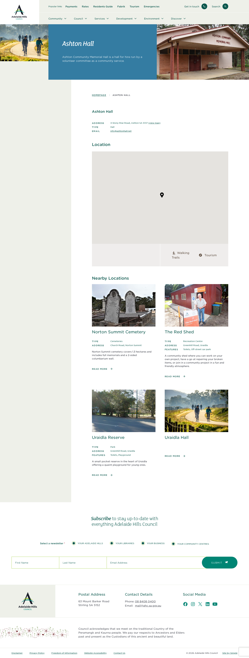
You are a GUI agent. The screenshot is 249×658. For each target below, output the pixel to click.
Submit (216, 562)
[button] (162, 195)
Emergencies (151, 6)
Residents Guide (103, 6)
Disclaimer (17, 653)
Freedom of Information (64, 653)
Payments (71, 6)
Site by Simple (229, 653)
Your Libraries (125, 543)
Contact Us (119, 653)
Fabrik (121, 6)
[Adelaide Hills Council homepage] (19, 12)
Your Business (156, 543)
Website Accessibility (95, 653)
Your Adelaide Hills (90, 543)
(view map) (154, 123)
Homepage (99, 95)
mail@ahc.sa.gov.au (148, 605)
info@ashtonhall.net (121, 131)
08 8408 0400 (145, 601)
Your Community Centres (193, 544)
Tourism (134, 6)
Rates (85, 6)
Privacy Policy (37, 653)
